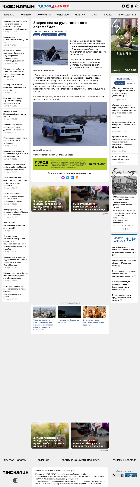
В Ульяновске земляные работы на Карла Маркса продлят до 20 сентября (14, 167)
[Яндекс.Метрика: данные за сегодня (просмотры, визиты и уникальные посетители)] (125, 471)
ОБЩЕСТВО (63, 14)
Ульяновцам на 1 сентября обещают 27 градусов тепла (124, 258)
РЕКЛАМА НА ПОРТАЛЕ (124, 460)
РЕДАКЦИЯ (43, 460)
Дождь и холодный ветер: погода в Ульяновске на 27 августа (123, 125)
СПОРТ (94, 14)
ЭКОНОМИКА (44, 14)
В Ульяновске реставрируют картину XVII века (15, 40)
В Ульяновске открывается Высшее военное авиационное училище (124, 268)
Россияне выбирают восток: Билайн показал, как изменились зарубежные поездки (14, 197)
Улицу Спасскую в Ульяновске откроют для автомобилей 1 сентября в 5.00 (124, 246)
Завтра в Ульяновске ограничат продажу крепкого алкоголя (12, 100)
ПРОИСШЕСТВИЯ (127, 14)
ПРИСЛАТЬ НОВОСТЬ (15, 460)
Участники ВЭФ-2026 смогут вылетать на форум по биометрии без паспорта (15, 181)
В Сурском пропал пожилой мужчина (120, 157)
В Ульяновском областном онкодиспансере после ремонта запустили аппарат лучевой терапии (15, 25)
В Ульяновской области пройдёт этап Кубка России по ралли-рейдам (15, 154)
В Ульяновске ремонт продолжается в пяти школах (121, 292)
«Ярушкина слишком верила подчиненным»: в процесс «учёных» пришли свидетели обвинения (124, 109)
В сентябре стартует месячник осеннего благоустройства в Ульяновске (121, 280)
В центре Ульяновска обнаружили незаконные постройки (14, 87)
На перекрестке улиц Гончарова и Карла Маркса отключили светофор (15, 212)
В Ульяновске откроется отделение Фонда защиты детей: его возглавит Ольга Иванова (15, 261)
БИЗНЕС (108, 14)
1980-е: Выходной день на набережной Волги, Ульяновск (124, 199)
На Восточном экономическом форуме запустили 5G (14, 225)
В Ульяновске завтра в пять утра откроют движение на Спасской (13, 127)
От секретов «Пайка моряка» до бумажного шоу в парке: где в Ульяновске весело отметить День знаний (13, 55)
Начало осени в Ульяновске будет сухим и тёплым (15, 114)
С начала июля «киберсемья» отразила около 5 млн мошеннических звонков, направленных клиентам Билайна (14, 242)
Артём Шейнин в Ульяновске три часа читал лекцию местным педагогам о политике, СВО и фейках (124, 141)
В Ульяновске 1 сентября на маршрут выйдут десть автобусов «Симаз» (15, 275)
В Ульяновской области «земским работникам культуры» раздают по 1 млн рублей (14, 73)
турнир (62, 35)
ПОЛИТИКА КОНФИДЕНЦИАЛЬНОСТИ (81, 460)
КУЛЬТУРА (80, 14)
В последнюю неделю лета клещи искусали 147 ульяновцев (15, 140)
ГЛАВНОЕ (9, 14)
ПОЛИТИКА (25, 14)
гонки (36, 35)
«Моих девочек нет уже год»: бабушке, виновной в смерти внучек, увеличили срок (123, 92)
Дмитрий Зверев (49, 35)
